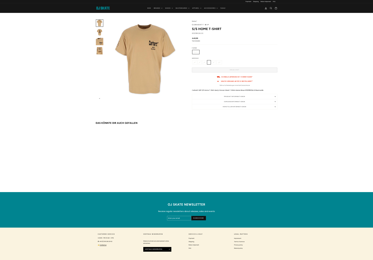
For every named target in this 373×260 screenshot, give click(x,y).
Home (194, 21)
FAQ (274, 1)
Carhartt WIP (200, 25)
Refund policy (238, 248)
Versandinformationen (234, 101)
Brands (157, 8)
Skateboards (182, 8)
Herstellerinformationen (234, 106)
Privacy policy (238, 245)
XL (213, 62)
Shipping (256, 1)
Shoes (168, 8)
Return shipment (266, 1)
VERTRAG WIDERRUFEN (153, 249)
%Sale (223, 8)
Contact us (103, 245)
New (149, 8)
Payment (248, 1)
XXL (219, 62)
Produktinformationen (234, 96)
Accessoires (210, 8)
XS (195, 62)
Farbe (194, 48)
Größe (195, 58)
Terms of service (239, 241)
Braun (196, 52)
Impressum (237, 238)
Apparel (196, 8)
